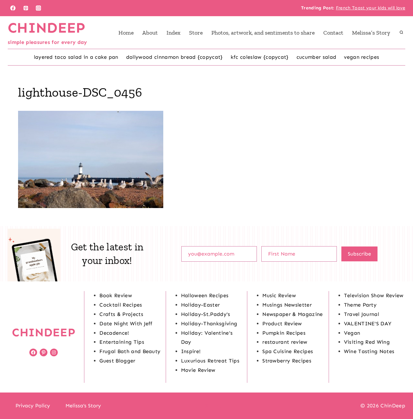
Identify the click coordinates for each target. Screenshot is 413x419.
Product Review (282, 323)
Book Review (115, 295)
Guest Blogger (117, 361)
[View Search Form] (401, 33)
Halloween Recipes (204, 295)
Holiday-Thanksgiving (209, 323)
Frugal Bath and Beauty (129, 351)
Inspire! (191, 351)
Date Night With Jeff (125, 323)
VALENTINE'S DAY (368, 323)
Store (196, 32)
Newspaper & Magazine (292, 314)
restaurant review (284, 342)
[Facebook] (13, 8)
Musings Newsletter (287, 305)
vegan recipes (361, 57)
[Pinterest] (26, 8)
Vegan (352, 333)
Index (173, 32)
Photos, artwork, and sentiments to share (263, 32)
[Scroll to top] (398, 394)
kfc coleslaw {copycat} (260, 57)
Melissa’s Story (371, 32)
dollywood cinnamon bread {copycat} (174, 57)
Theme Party (360, 305)
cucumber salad (316, 57)
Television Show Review (374, 295)
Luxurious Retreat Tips (210, 361)
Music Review (279, 295)
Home (126, 32)
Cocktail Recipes (120, 305)
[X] (206, 406)
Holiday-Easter (200, 305)
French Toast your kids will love (370, 8)
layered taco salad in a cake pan (76, 57)
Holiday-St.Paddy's (205, 314)
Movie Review (198, 370)
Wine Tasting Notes (369, 351)
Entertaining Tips (121, 342)
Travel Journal (361, 314)
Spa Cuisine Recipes (287, 351)
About (150, 32)
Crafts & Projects (121, 314)
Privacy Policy (32, 406)
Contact (333, 32)
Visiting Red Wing (367, 342)
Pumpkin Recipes (284, 333)
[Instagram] (38, 8)
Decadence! (114, 333)
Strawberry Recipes (286, 361)
